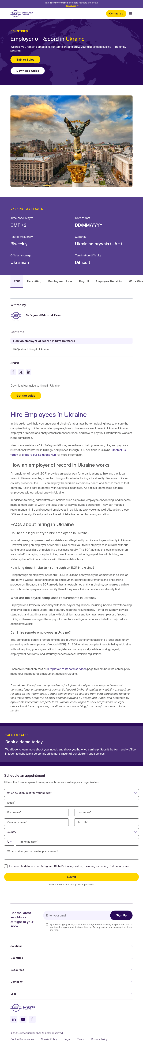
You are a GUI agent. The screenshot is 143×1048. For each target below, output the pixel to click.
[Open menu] (130, 13)
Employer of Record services (67, 669)
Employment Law (60, 281)
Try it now (71, 5)
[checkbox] (6, 866)
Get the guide (25, 395)
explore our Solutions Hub (39, 454)
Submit (71, 876)
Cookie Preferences (22, 1039)
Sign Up (121, 915)
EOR (17, 281)
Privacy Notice (73, 866)
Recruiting (34, 281)
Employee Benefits (109, 281)
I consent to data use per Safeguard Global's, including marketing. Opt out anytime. (69, 866)
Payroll (84, 281)
